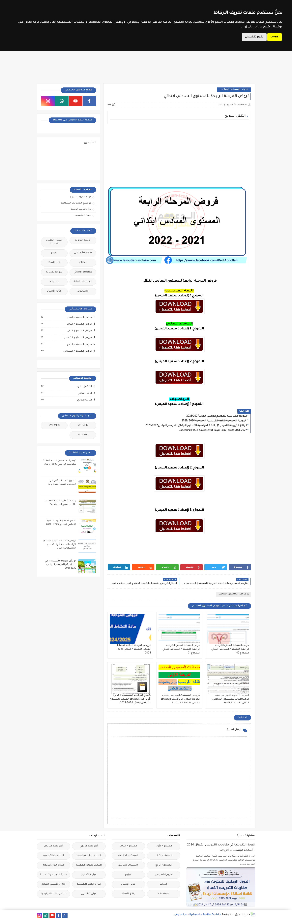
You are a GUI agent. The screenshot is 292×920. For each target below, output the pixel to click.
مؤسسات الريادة (82, 281)
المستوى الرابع (163, 865)
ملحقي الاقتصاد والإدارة (53, 894)
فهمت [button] (274, 37)
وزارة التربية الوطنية (81, 209)
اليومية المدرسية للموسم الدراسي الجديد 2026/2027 (216, 416)
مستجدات (83, 291)
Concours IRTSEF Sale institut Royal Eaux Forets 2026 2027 (213, 430)
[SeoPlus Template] (252, 914)
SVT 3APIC (82, 435)
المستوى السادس (128, 865)
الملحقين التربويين (53, 855)
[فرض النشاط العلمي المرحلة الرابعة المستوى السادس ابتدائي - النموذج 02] (228, 629)
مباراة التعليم (89, 874)
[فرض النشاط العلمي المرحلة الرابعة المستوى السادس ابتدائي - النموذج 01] (179, 629)
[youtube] (75, 101)
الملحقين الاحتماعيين (89, 855)
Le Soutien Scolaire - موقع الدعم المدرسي (197, 914)
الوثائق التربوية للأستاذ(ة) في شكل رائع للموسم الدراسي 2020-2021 (60, 565)
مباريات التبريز (89, 894)
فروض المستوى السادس (234, 89)
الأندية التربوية (83, 240)
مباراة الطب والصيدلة (89, 884)
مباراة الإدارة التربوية (53, 865)
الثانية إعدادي (84, 400)
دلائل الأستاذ (54, 262)
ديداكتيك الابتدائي (83, 272)
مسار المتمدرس (82, 215)
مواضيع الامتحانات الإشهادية (76, 203)
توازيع (54, 253)
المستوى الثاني (164, 855)
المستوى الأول (164, 846)
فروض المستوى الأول (79, 317)
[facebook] (89, 101)
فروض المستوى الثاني (79, 331)
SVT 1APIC (83, 425)
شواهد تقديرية (54, 272)
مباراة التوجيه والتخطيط (53, 874)
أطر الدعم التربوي (53, 846)
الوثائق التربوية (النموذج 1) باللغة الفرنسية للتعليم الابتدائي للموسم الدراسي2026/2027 (196, 425)
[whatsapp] (62, 101)
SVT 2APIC (54, 425)
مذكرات (54, 281)
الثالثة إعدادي (84, 386)
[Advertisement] (179, 155)
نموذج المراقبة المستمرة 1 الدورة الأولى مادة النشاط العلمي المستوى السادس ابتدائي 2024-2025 (130, 699)
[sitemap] (65, 915)
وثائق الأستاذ (54, 291)
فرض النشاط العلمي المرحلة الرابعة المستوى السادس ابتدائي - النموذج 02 (229, 649)
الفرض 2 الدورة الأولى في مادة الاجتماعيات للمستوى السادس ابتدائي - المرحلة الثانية (230, 699)
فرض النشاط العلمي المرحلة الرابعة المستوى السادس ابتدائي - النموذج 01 (180, 649)
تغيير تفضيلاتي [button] (254, 37)
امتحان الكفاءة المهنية (54, 242)
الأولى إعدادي (84, 393)
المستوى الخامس (128, 855)
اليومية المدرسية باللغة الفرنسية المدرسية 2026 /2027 (214, 421)
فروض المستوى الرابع (79, 344)
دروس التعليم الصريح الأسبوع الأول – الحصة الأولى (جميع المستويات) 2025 (59, 545)
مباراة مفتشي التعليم (53, 884)
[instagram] (48, 101)
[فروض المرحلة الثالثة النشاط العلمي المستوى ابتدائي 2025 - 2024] (130, 629)
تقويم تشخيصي (83, 253)
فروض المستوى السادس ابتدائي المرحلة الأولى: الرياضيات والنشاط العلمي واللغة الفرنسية (180, 699)
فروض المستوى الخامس (77, 337)
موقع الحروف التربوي (80, 197)
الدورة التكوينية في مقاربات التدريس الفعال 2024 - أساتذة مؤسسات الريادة (221, 847)
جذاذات (83, 262)
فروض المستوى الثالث (79, 324)
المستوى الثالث (128, 846)
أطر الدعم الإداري (89, 846)
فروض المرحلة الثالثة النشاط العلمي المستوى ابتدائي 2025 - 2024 (133, 649)
